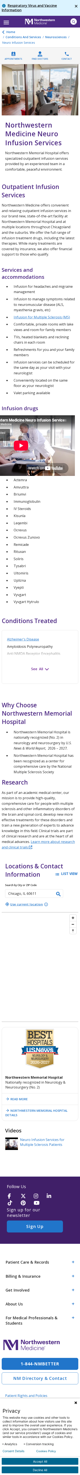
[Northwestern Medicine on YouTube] (39, 1203)
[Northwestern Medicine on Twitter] (26, 1196)
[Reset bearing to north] (73, 930)
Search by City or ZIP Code (21, 885)
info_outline (46, 904)
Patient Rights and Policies (26, 1395)
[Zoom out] (73, 924)
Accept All (40, 1461)
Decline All (40, 1470)
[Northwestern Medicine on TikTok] (13, 1203)
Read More (16, 1099)
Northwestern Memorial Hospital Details (36, 1112)
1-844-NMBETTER (40, 1364)
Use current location (24, 904)
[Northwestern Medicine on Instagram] (39, 1196)
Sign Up (34, 1226)
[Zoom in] (73, 918)
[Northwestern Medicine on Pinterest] (26, 1203)
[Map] (40, 967)
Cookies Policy (46, 1451)
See (34, 669)
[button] (5, 21)
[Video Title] (11, 1143)
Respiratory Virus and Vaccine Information (29, 7)
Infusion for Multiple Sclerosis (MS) (42, 317)
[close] (76, 7)
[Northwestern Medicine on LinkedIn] (52, 1196)
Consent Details (13, 1451)
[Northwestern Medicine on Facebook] (13, 1196)
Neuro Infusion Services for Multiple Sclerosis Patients (42, 1142)
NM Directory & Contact (40, 1378)
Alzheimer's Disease (23, 639)
